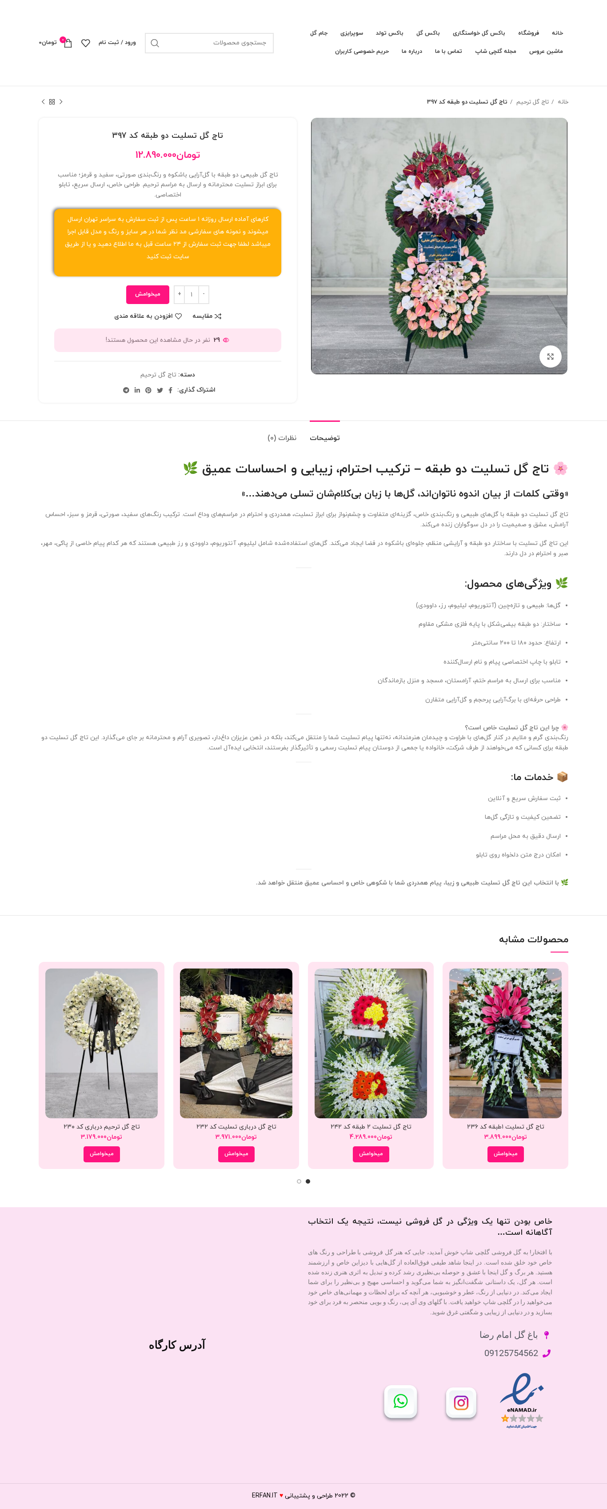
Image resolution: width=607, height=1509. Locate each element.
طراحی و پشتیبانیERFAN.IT (292, 1496)
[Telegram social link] (126, 390)
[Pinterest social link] (148, 390)
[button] (505, 1154)
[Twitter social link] (160, 390)
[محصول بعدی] (43, 102)
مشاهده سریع (456, 1003)
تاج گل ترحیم (532, 102)
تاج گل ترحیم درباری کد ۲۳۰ (102, 1127)
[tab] (325, 434)
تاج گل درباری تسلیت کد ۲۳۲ (236, 1127)
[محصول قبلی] (60, 102)
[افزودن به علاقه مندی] (456, 1023)
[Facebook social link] (170, 390)
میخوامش (147, 294)
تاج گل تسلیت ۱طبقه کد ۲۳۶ (505, 1127)
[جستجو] (155, 43)
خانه (562, 102)
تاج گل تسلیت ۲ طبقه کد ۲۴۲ (371, 1127)
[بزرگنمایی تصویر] (550, 356)
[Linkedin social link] (137, 390)
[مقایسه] (456, 983)
